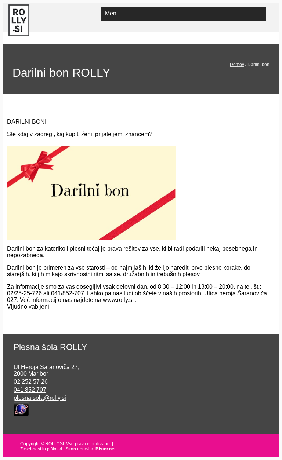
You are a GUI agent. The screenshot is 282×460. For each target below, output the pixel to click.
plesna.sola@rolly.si (40, 398)
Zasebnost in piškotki (41, 449)
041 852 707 (30, 390)
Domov (237, 64)
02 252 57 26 (31, 382)
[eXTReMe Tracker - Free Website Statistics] (21, 408)
